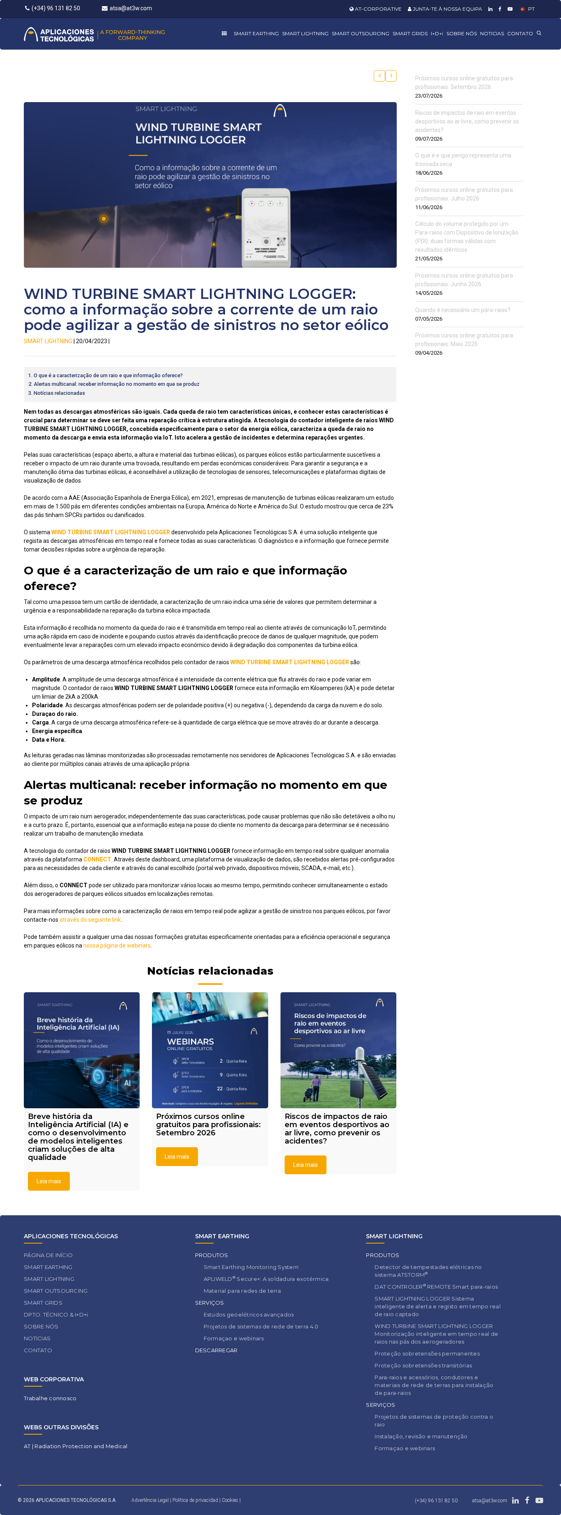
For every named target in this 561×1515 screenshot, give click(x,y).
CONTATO (520, 33)
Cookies (230, 1500)
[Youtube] (509, 9)
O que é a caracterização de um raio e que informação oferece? (108, 375)
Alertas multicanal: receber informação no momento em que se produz (117, 384)
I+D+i (437, 33)
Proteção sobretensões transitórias (423, 1365)
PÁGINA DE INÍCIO (48, 1255)
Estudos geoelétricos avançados (249, 1314)
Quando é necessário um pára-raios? (462, 310)
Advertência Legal (150, 1500)
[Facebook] (499, 9)
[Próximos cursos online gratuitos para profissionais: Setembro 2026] (210, 1050)
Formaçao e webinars (234, 1338)
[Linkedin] (489, 9)
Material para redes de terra (242, 1290)
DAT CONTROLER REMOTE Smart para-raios (436, 1286)
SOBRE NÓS (461, 33)
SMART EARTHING (256, 33)
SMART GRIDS (410, 33)
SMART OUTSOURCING (360, 33)
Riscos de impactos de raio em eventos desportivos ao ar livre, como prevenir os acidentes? (467, 121)
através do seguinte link (90, 919)
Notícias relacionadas (59, 393)
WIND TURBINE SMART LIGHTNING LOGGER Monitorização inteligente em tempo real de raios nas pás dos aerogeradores (436, 1334)
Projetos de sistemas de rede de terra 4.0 (261, 1326)
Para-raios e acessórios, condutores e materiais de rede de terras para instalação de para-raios (434, 1385)
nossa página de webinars (117, 945)
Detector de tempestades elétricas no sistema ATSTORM (428, 1271)
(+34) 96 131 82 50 (56, 8)
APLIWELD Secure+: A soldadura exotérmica (266, 1278)
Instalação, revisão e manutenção (421, 1436)
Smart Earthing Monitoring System (251, 1267)
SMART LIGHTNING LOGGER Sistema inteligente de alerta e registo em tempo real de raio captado (438, 1306)
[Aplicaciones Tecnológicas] (109, 33)
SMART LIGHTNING (305, 33)
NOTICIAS (492, 33)
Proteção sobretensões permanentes (427, 1353)
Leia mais (49, 1181)
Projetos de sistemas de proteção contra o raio (434, 1420)
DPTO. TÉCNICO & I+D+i (56, 1314)
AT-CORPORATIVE (378, 9)
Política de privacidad (195, 1500)
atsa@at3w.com (131, 8)
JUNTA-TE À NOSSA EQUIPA (447, 9)
